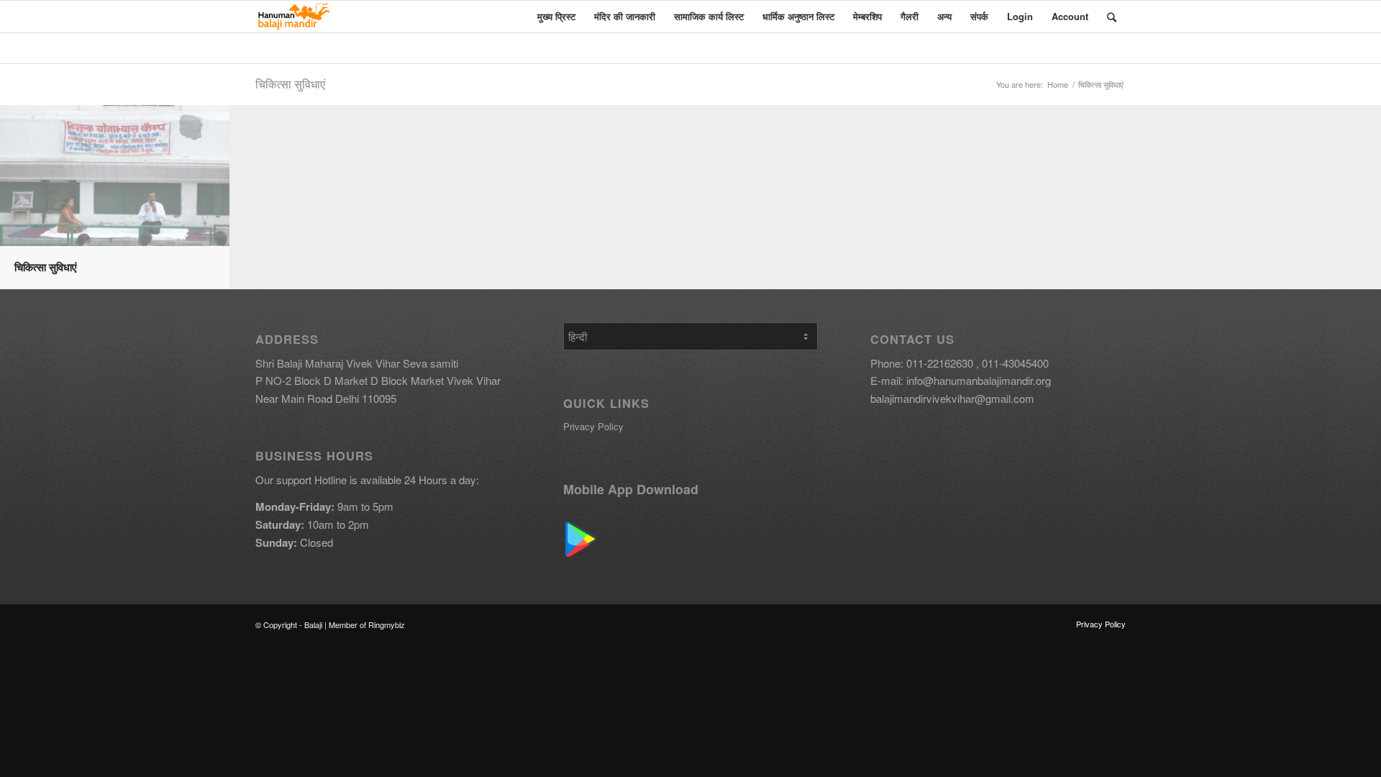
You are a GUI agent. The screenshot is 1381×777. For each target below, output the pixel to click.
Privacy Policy (593, 426)
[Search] (1112, 16)
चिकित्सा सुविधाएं (290, 84)
